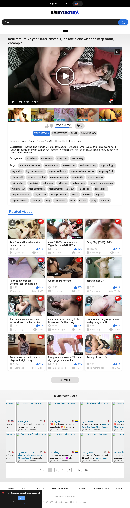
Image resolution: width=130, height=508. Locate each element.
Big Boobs (17, 171)
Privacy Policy (24, 503)
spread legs (101, 189)
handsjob (33, 183)
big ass (99, 194)
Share (74, 133)
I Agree (21, 498)
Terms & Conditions (13, 503)
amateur (87, 194)
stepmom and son (21, 194)
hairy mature (18, 183)
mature (83, 200)
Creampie (36, 200)
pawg (93, 200)
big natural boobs (57, 171)
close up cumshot (37, 177)
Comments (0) (88, 133)
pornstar (105, 200)
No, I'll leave (30, 503)
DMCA (119, 488)
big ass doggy (108, 165)
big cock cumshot (35, 171)
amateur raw (69, 165)
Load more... (65, 380)
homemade (60, 200)
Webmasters (101, 488)
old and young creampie (101, 183)
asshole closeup (88, 165)
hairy (48, 200)
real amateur (18, 189)
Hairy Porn (62, 158)
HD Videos (32, 158)
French (75, 194)
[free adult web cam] (65, 115)
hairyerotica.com (61, 502)
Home (10, 488)
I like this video (47, 126)
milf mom (63, 183)
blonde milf (17, 177)
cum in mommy (95, 177)
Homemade (47, 158)
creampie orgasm (59, 177)
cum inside (77, 177)
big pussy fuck (106, 171)
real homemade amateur (61, 189)
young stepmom (59, 194)
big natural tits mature (82, 171)
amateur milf (51, 165)
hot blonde (48, 183)
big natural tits (19, 200)
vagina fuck (40, 194)
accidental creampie (30, 165)
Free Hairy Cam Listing (65, 396)
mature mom (78, 183)
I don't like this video (51, 126)
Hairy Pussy (77, 158)
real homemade (37, 189)
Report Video (59, 133)
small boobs (84, 189)
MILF (72, 200)
